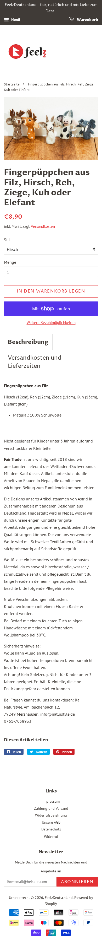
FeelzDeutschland (59, 897)
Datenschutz (51, 829)
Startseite (12, 84)
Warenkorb (87, 19)
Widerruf (51, 836)
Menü (15, 19)
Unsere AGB (51, 822)
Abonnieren (77, 882)
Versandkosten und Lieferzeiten (34, 362)
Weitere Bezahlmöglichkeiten (51, 322)
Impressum (51, 801)
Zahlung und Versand (51, 808)
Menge (10, 262)
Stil (7, 239)
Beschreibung (28, 342)
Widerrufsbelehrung (51, 815)
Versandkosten (43, 226)
